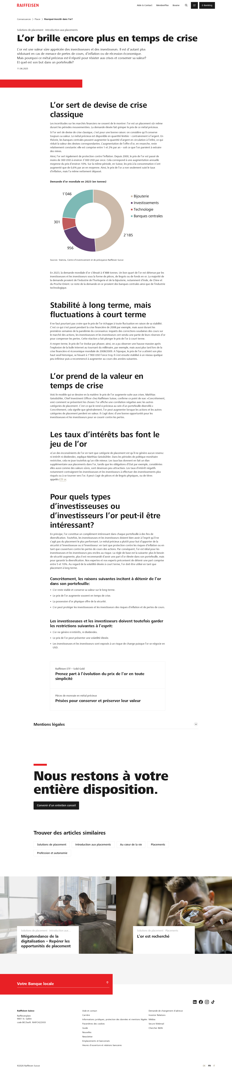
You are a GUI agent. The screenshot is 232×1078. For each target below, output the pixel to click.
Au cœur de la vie (131, 844)
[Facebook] (201, 1002)
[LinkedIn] (195, 1002)
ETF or (62, 479)
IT (214, 1065)
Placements (158, 844)
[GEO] (107, 982)
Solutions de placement (51, 844)
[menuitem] (144, 5)
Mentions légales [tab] (49, 724)
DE (204, 1065)
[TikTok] (213, 1002)
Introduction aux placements (93, 844)
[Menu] (194, 5)
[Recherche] (186, 5)
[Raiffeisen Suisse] (28, 5)
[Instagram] (207, 1002)
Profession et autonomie (52, 853)
